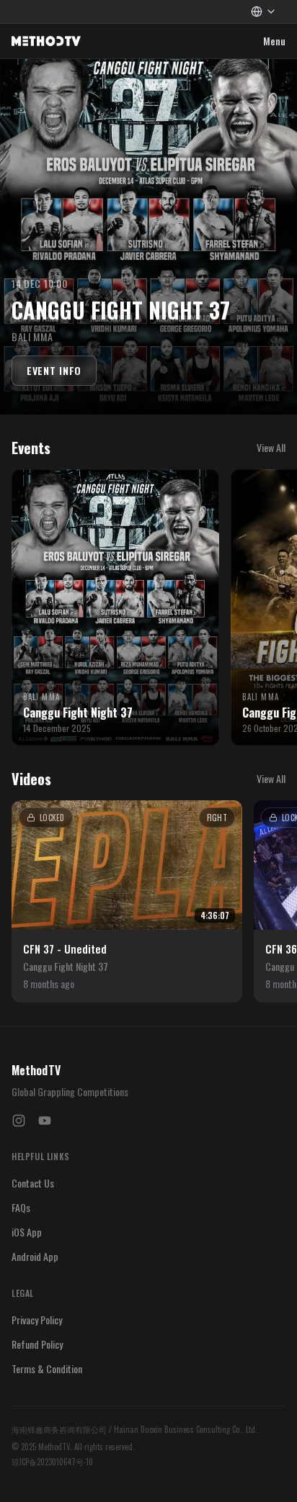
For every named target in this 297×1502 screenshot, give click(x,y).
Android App (35, 1256)
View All (271, 447)
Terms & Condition (47, 1368)
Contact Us (33, 1182)
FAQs (21, 1207)
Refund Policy (37, 1344)
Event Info (54, 370)
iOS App (27, 1231)
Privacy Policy (37, 1319)
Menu (274, 43)
